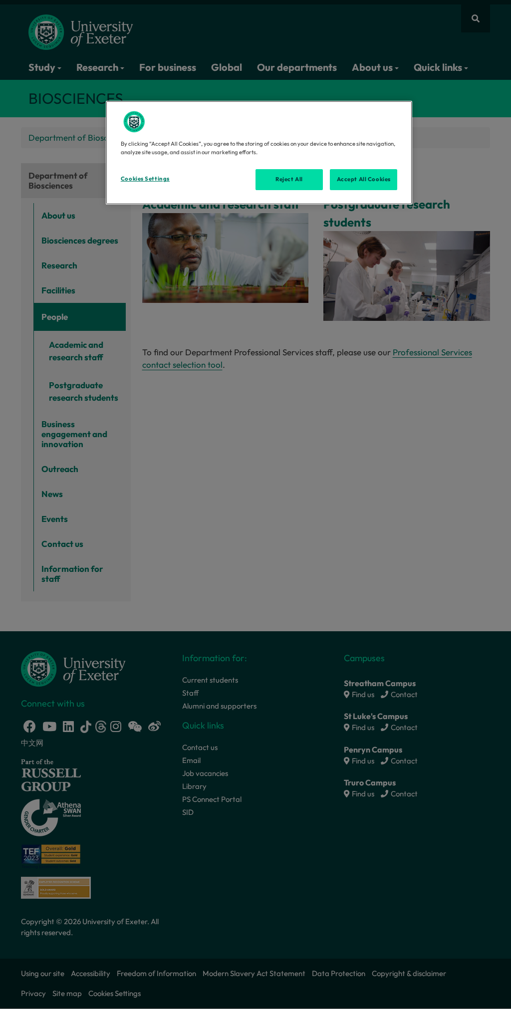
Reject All (289, 179)
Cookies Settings (145, 178)
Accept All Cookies (364, 179)
